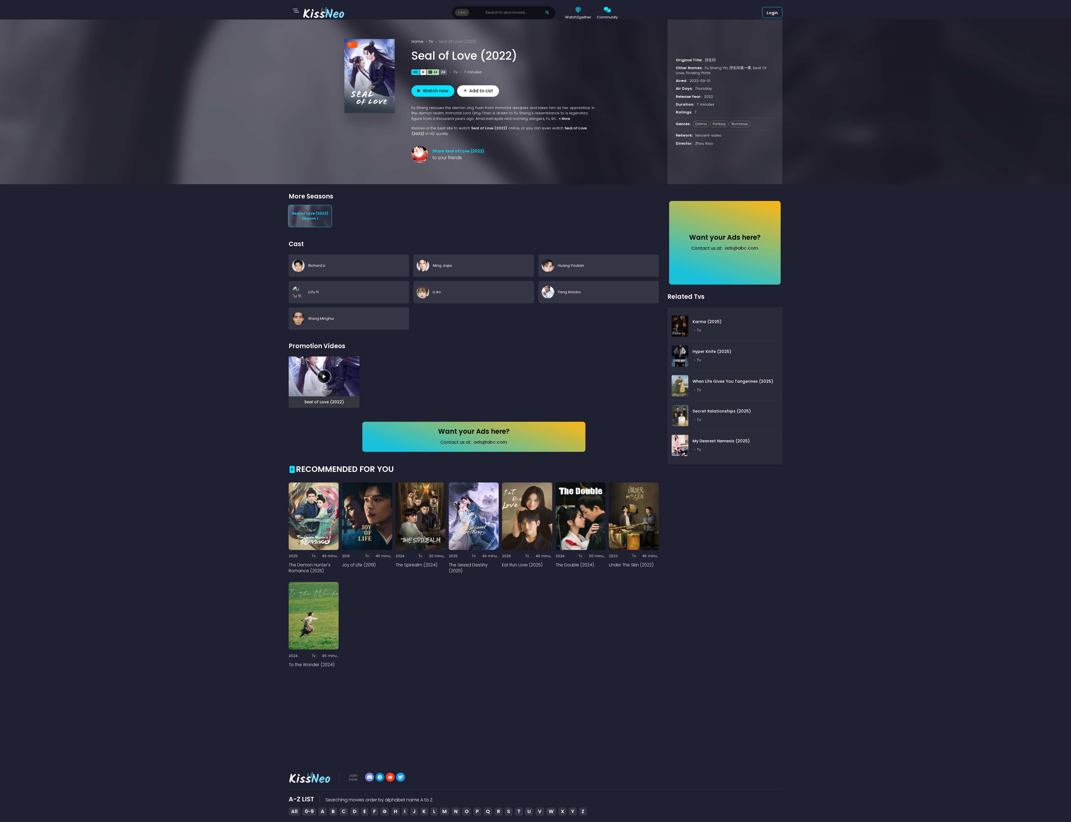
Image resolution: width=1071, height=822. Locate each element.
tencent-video (708, 135)
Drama (701, 124)
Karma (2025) (707, 321)
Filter (462, 12)
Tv (431, 41)
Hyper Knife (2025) (712, 351)
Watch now (435, 91)
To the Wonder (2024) (311, 665)
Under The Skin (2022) (631, 565)
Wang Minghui (321, 318)
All (294, 811)
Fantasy (719, 124)
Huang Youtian (571, 265)
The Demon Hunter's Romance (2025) (310, 568)
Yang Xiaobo (569, 292)
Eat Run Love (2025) (522, 565)
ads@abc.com (490, 442)
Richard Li (316, 265)
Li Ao (437, 292)
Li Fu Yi (313, 292)
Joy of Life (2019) (359, 565)
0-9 (309, 811)
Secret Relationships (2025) (722, 411)
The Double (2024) (575, 565)
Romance (740, 124)
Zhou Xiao (704, 143)
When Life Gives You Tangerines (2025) (733, 381)
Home (417, 41)
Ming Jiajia (442, 265)
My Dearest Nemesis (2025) (721, 441)
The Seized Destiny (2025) (468, 568)
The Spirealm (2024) (416, 565)
